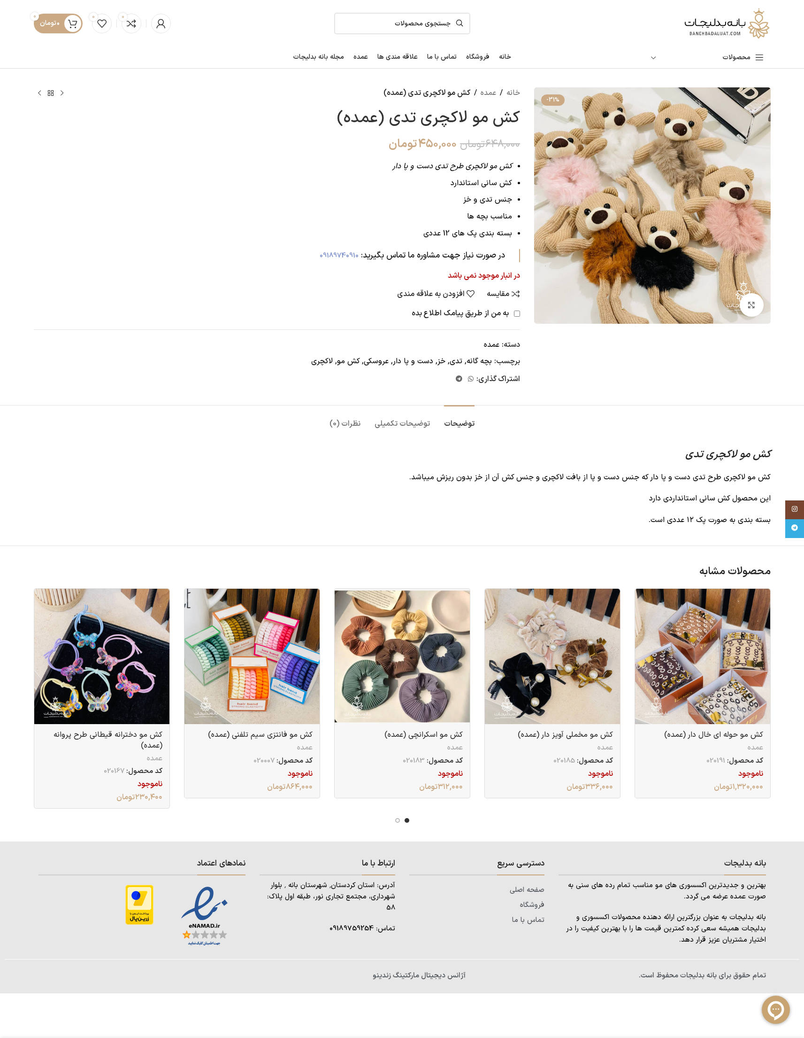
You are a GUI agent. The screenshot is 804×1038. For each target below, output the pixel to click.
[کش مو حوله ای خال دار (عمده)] (702, 656)
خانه (513, 93)
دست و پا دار (413, 361)
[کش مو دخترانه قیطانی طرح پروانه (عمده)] (101, 656)
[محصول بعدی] (39, 93)
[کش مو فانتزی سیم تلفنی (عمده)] (252, 656)
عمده (488, 93)
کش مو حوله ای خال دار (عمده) (713, 735)
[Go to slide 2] (397, 820)
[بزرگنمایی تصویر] (751, 305)
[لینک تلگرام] (459, 379)
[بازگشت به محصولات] (50, 93)
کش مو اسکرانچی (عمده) (423, 735)
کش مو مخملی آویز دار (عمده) (565, 735)
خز (441, 361)
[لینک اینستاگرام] (794, 509)
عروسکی (376, 361)
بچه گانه (479, 361)
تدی (456, 361)
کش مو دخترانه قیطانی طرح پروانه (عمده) (108, 740)
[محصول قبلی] (62, 93)
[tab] (459, 419)
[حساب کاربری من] (161, 23)
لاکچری (322, 361)
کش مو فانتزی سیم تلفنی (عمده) (260, 735)
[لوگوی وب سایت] (726, 23)
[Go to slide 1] (407, 820)
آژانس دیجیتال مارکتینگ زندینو (419, 975)
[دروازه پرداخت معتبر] (139, 904)
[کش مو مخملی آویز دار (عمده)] (552, 656)
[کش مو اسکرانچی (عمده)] (402, 656)
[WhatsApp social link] (470, 379)
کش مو (348, 361)
